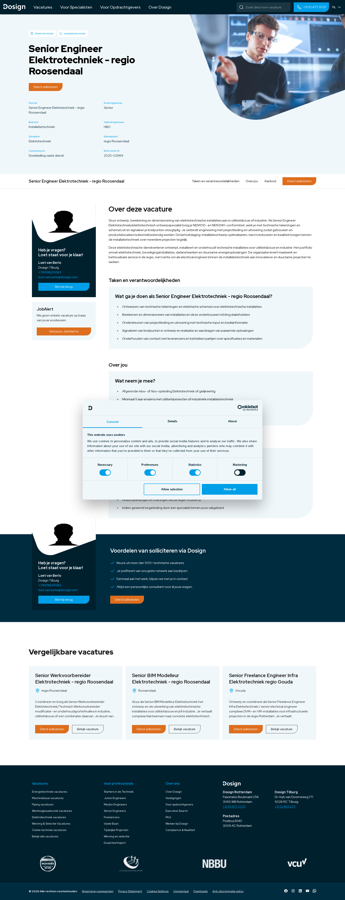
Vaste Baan (111, 823)
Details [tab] (172, 421)
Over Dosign (174, 791)
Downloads (200, 891)
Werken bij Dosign (177, 823)
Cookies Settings (158, 891)
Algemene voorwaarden (97, 891)
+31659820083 (49, 272)
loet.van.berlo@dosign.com (58, 277)
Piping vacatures (42, 804)
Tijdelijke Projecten (116, 830)
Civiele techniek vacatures (49, 830)
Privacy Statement (130, 891)
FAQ (168, 817)
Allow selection (172, 489)
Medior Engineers (115, 804)
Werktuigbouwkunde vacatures (52, 811)
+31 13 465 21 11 (285, 806)
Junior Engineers (115, 798)
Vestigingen (173, 798)
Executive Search (177, 811)
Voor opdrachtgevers (179, 804)
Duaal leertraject (115, 843)
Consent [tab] (113, 421)
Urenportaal (181, 891)
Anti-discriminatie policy (228, 891)
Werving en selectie (116, 836)
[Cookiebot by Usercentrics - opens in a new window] (240, 408)
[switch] (150, 472)
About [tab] (232, 421)
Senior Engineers (115, 811)
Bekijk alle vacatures (45, 836)
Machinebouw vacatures (47, 798)
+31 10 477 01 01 (234, 806)
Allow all (230, 489)
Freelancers (111, 817)
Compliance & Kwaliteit (180, 830)
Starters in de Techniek (119, 791)
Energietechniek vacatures (49, 791)
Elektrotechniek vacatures (49, 817)
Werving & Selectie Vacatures (51, 823)
